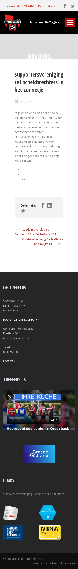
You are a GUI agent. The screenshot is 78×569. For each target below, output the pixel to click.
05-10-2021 (26, 102)
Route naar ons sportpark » (21, 319)
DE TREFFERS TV (46, 5)
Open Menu (70, 22)
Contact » (9, 361)
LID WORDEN (14, 5)
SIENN (71, 563)
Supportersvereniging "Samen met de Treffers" (34, 494)
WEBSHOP (29, 5)
